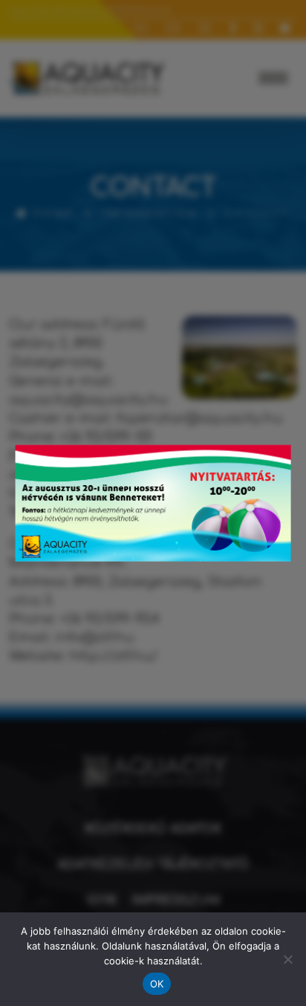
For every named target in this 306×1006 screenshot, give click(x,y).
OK (157, 984)
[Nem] (287, 959)
